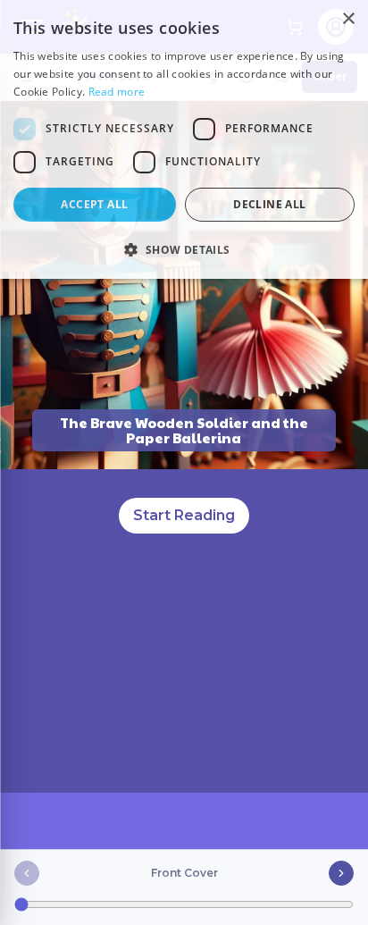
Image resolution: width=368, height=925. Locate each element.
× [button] (348, 19)
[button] (184, 249)
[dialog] (184, 139)
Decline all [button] (269, 204)
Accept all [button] (94, 204)
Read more (117, 91)
